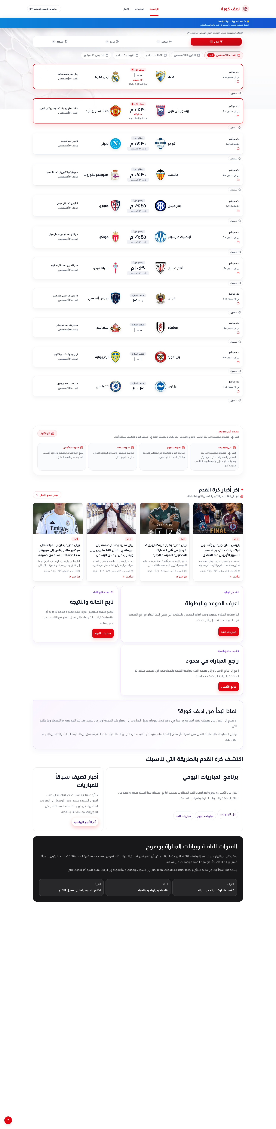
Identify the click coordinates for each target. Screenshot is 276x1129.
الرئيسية (154, 9)
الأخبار (126, 9)
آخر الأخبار (45, 433)
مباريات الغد (228, 632)
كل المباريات (228, 814)
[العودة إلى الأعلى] (8, 1120)
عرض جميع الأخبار (49, 495)
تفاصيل (233, 93)
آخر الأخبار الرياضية (85, 822)
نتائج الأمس (228, 686)
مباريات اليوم (103, 633)
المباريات (139, 9)
